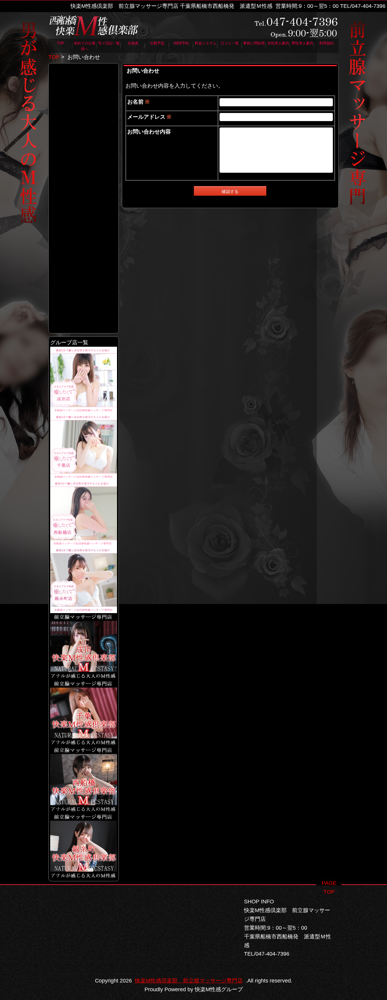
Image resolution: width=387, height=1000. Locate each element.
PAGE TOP (329, 883)
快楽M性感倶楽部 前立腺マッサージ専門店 (189, 981)
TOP (54, 57)
